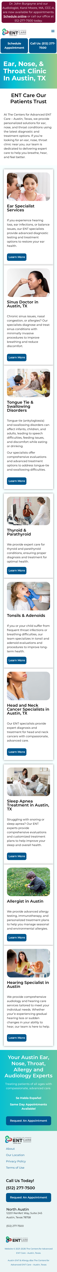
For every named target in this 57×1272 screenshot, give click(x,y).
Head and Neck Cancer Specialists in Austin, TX (28, 709)
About (10, 1148)
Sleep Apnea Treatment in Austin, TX (28, 805)
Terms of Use (15, 1167)
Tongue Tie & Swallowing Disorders (20, 406)
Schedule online (15, 16)
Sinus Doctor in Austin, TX (22, 304)
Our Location (15, 1155)
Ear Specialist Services (21, 208)
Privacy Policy (16, 1161)
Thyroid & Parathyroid (19, 532)
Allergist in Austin (25, 901)
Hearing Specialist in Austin (28, 984)
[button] (52, 30)
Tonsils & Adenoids (26, 615)
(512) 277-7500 (20, 1187)
